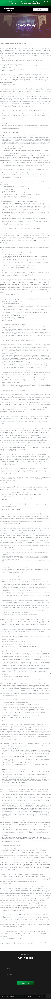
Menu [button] (42, 9)
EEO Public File (44, 996)
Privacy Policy (21, 996)
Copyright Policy (8, 996)
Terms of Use (32, 996)
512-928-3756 (36, 4)
